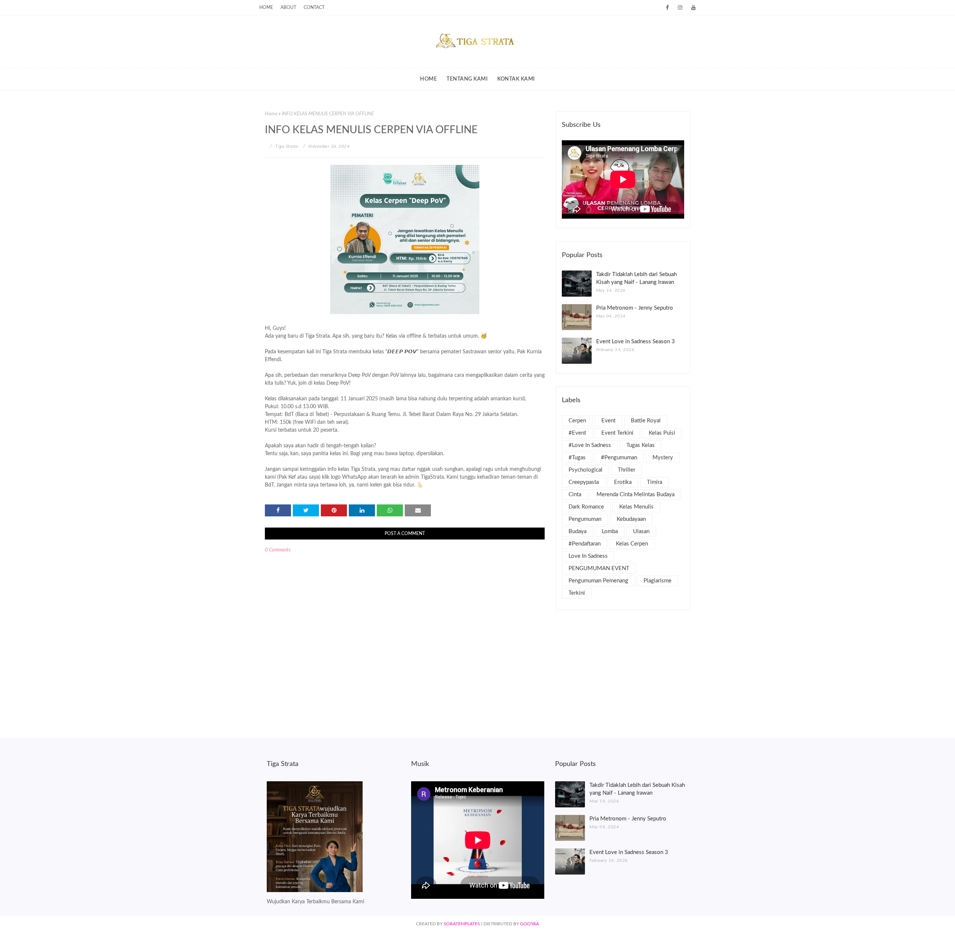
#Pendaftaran (585, 544)
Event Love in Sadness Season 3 (635, 341)
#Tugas (577, 457)
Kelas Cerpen (632, 544)
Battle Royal (646, 420)
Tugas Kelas (640, 445)
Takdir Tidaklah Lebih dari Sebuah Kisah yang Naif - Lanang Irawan (636, 278)
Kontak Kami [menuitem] (516, 79)
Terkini (577, 593)
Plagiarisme (657, 581)
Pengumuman (585, 519)
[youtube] (692, 7)
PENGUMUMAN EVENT (599, 568)
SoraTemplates (462, 924)
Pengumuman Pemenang (598, 581)
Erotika (623, 482)
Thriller (626, 470)
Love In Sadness (588, 556)
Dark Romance (586, 507)
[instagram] (680, 7)
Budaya (577, 531)
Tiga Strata (286, 146)
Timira (654, 482)
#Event (577, 433)
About (288, 7)
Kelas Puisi (662, 433)
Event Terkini (617, 433)
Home (266, 7)
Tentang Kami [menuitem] (467, 79)
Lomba (610, 531)
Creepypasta (584, 482)
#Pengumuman (619, 457)
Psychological (585, 470)
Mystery (662, 457)
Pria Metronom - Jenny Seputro (634, 308)
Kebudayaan (631, 519)
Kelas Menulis (636, 507)
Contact (314, 7)
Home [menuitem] (428, 79)
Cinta (575, 494)
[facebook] (667, 7)
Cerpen (577, 420)
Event (608, 420)
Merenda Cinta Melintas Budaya (635, 494)
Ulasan (641, 531)
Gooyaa (529, 924)
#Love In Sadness (590, 445)
